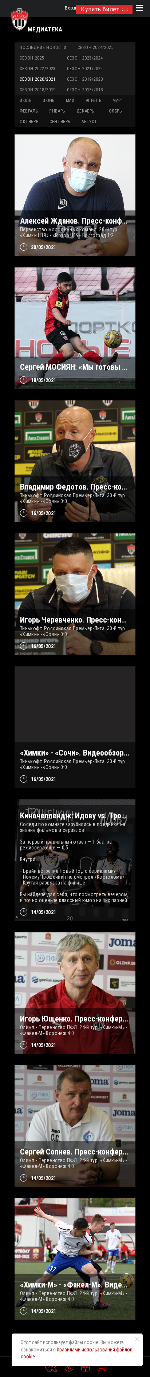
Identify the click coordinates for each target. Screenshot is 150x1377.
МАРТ (117, 100)
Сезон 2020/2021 (38, 79)
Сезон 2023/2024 (85, 58)
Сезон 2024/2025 (96, 47)
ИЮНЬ (48, 100)
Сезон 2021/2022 (85, 68)
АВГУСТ (89, 121)
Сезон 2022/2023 (38, 68)
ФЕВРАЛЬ (29, 111)
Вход (70, 8)
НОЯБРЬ (114, 111)
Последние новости (43, 47)
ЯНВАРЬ (57, 111)
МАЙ (70, 100)
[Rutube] (102, 1367)
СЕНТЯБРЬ (60, 121)
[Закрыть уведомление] (137, 1339)
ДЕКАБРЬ (85, 111)
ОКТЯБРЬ (29, 121)
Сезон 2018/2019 (38, 89)
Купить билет (100, 9)
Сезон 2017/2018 (85, 89)
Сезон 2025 (32, 58)
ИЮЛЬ (25, 100)
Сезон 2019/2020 (85, 79)
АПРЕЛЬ (94, 100)
